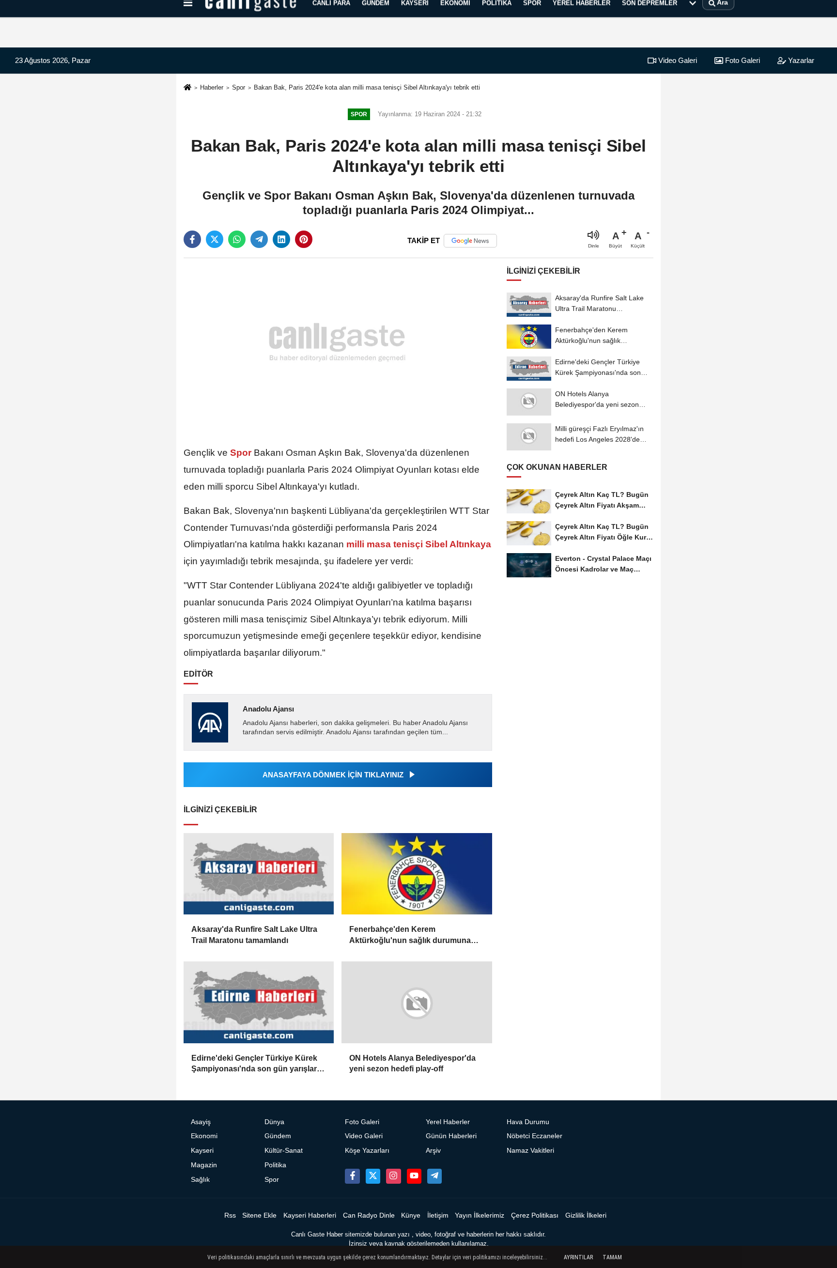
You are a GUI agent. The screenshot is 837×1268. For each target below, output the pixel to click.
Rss (230, 1215)
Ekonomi (204, 1136)
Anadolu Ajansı (268, 709)
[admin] (434, 1176)
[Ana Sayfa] (187, 88)
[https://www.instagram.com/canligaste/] (393, 1176)
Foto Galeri (741, 60)
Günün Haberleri (451, 1136)
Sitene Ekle (259, 1215)
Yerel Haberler (448, 1122)
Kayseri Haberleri (309, 1215)
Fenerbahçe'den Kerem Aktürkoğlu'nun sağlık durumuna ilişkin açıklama (410, 935)
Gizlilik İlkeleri (585, 1215)
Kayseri (202, 1150)
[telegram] (259, 239)
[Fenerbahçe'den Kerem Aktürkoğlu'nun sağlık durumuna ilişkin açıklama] (416, 874)
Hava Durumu (528, 1122)
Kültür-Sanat (283, 1150)
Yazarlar (800, 60)
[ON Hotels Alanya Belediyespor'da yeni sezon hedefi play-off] (416, 1002)
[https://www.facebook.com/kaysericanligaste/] (352, 1176)
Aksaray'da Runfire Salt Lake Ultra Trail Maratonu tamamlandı (254, 934)
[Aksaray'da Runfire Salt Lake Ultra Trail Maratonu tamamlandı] (259, 874)
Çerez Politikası (534, 1215)
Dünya (274, 1122)
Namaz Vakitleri (530, 1150)
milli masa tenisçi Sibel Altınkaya (417, 544)
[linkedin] (281, 239)
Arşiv (433, 1150)
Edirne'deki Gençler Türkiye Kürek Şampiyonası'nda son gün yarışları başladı (255, 1064)
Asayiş (201, 1122)
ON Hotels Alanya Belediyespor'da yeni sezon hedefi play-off (412, 1063)
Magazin (204, 1165)
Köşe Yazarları (367, 1150)
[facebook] (192, 239)
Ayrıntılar (578, 1257)
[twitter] (214, 239)
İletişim (438, 1215)
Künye (410, 1215)
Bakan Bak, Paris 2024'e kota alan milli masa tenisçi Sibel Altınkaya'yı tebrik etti (367, 87)
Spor (238, 87)
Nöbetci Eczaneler (534, 1136)
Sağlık (200, 1179)
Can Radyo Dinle (369, 1215)
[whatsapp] (237, 239)
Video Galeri (676, 60)
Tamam (612, 1257)
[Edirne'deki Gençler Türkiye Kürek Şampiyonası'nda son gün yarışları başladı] (259, 1002)
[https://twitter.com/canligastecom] (373, 1176)
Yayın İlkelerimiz (479, 1215)
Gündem (277, 1136)
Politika (275, 1165)
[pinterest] (303, 239)
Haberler (211, 87)
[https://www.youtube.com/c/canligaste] (414, 1176)
